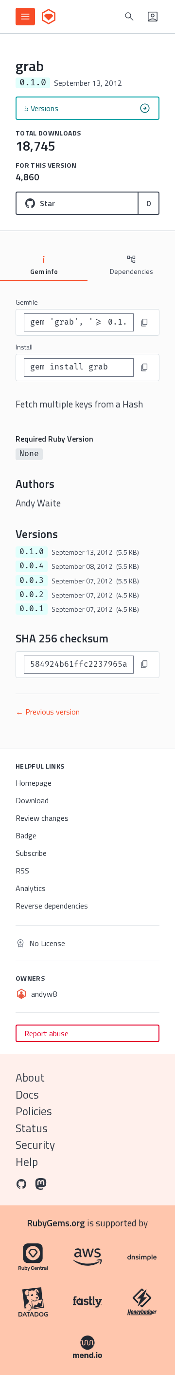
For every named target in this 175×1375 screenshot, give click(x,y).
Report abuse (46, 1033)
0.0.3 (31, 580)
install (24, 347)
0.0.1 (31, 609)
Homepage (34, 783)
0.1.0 (31, 552)
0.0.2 (31, 595)
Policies (34, 1111)
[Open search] (129, 16)
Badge (26, 835)
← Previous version (48, 711)
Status (32, 1128)
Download (32, 800)
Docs (27, 1094)
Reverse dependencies (52, 905)
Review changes (42, 818)
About (30, 1077)
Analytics (31, 888)
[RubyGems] (48, 16)
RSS (22, 870)
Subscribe (31, 853)
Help (27, 1161)
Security (35, 1144)
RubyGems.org (56, 1223)
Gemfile (27, 302)
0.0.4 (31, 566)
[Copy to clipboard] (144, 322)
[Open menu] (25, 16)
